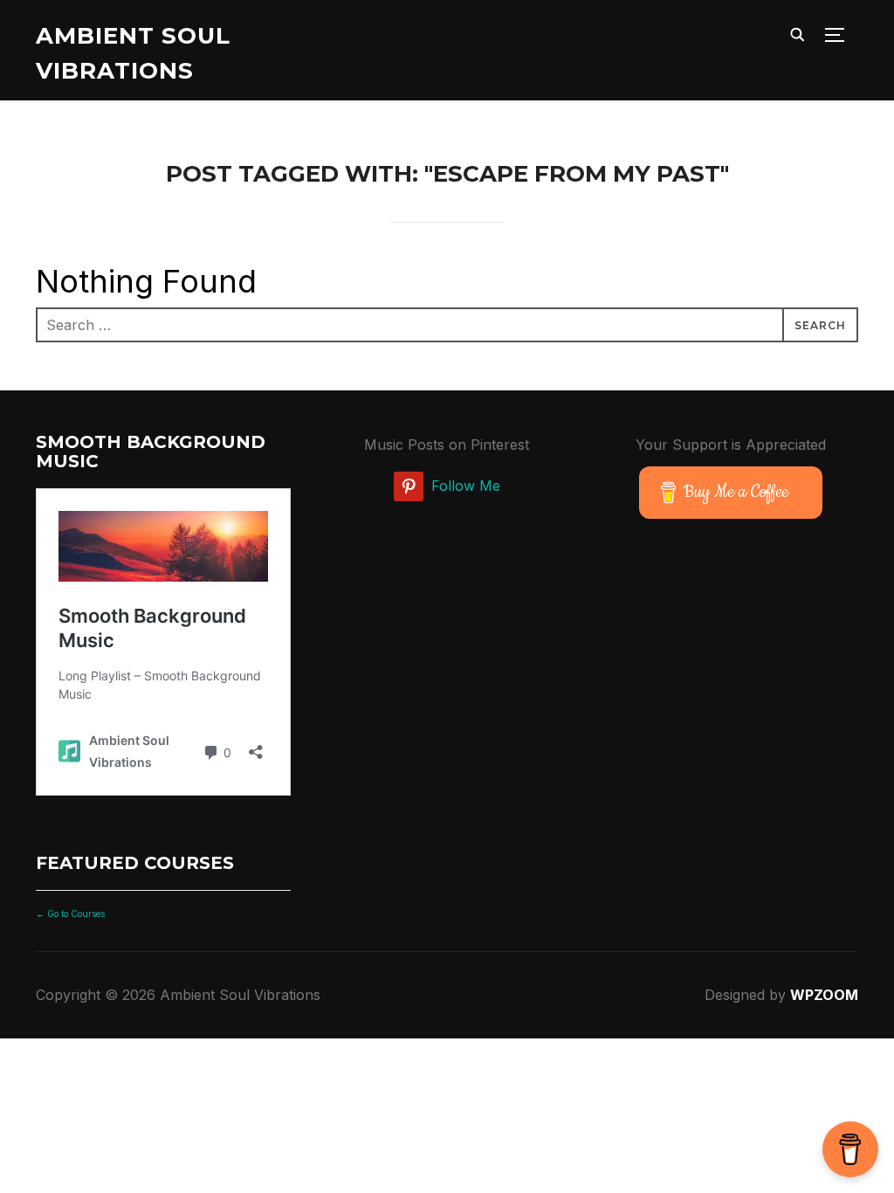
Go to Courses (75, 913)
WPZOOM (824, 994)
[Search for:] (447, 324)
